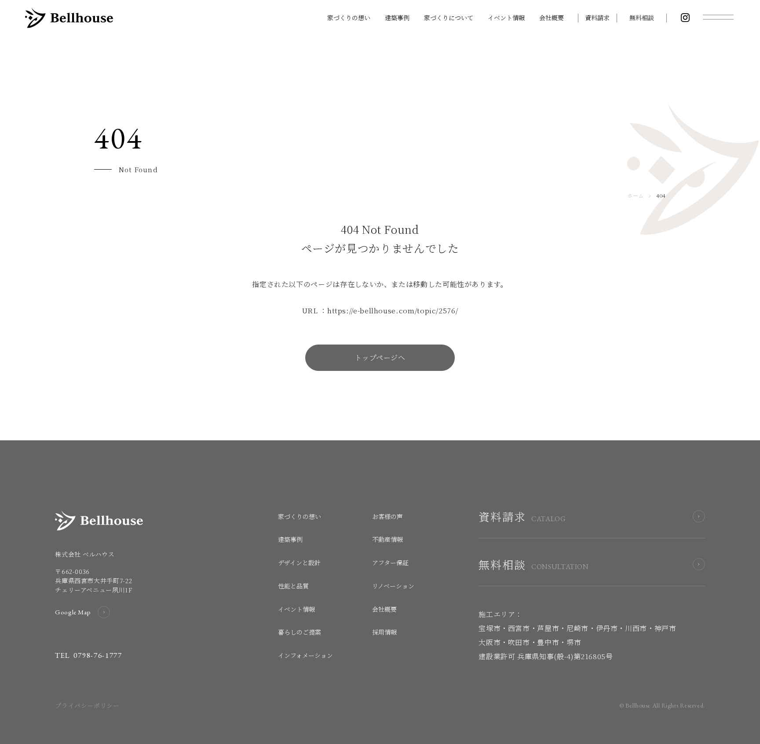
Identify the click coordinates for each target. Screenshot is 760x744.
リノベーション (393, 585)
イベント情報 (506, 17)
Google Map (73, 612)
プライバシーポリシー (87, 705)
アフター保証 (390, 562)
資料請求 (597, 17)
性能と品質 (293, 585)
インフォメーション (305, 655)
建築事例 (397, 17)
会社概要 (551, 17)
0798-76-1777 (97, 655)
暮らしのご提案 (299, 632)
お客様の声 (387, 516)
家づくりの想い (348, 17)
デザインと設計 (299, 562)
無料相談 (641, 17)
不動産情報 (387, 539)
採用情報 (384, 632)
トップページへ (379, 357)
